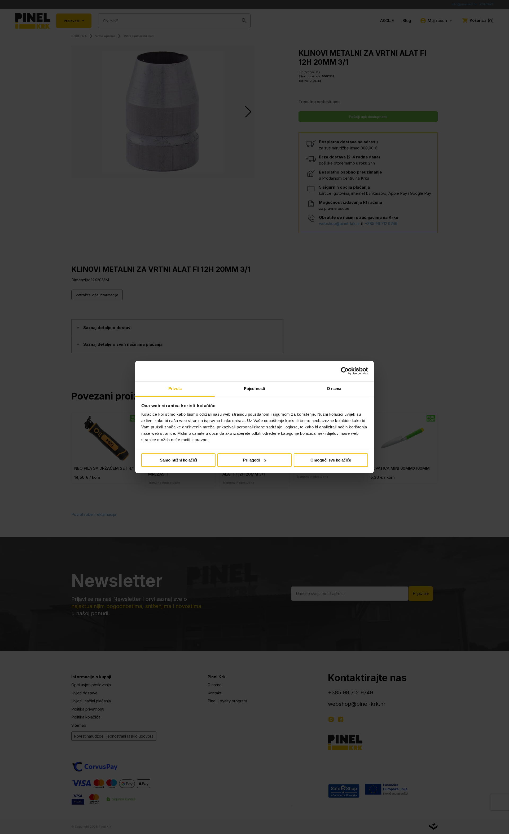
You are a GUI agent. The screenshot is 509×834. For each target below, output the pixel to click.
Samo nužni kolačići (178, 460)
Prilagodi (251, 460)
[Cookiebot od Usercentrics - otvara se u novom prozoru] (345, 371)
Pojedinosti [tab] (254, 388)
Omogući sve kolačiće (330, 460)
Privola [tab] (175, 388)
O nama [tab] (334, 388)
